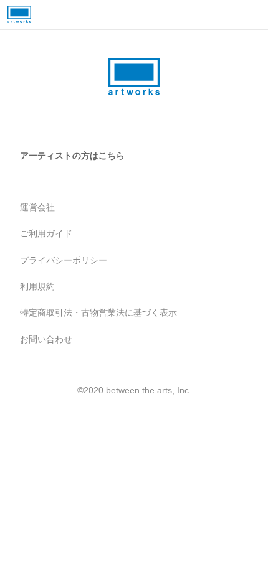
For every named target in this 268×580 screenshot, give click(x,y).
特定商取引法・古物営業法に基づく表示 (98, 312)
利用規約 (37, 286)
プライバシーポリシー (63, 260)
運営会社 (37, 207)
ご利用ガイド (46, 233)
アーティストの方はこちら (72, 156)
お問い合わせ (46, 339)
